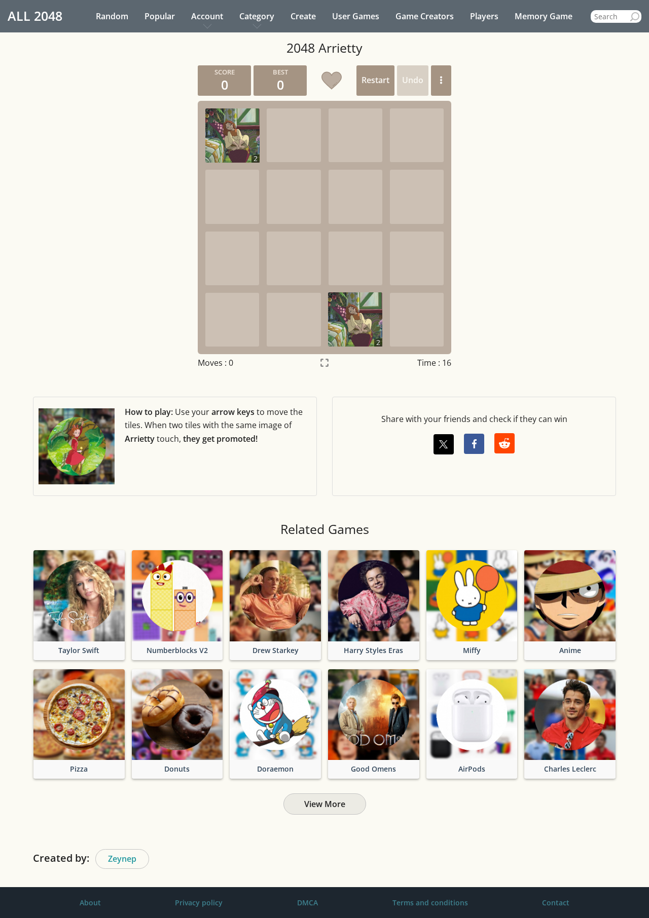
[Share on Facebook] (474, 444)
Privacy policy (199, 902)
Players (484, 16)
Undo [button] (412, 80)
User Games (355, 16)
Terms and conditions (430, 902)
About (90, 902)
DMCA (307, 902)
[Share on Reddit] (504, 443)
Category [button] (256, 16)
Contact (555, 902)
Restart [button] (375, 80)
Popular (160, 16)
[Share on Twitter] (444, 444)
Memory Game (543, 16)
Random (112, 16)
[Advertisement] (93, 217)
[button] (441, 80)
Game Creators (424, 16)
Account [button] (207, 16)
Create (303, 16)
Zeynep (122, 858)
